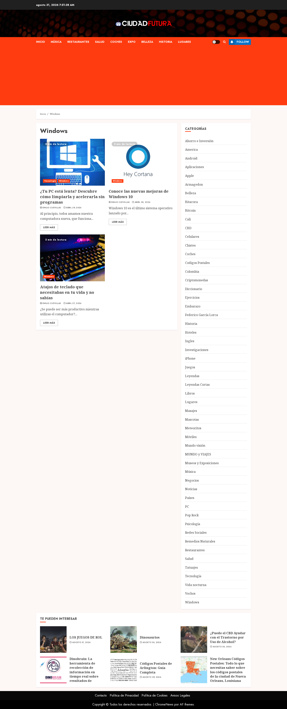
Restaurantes (78, 42)
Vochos (190, 593)
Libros (190, 393)
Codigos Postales (197, 263)
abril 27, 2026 (73, 303)
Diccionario (193, 289)
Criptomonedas (196, 280)
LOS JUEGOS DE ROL (86, 637)
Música (56, 42)
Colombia (192, 271)
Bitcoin (190, 210)
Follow (243, 42)
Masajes (191, 411)
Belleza (147, 42)
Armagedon (194, 184)
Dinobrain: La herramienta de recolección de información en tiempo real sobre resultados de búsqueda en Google (86, 672)
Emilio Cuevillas (52, 207)
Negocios (192, 480)
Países (189, 498)
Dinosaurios (150, 637)
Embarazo (192, 306)
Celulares (192, 236)
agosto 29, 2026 (152, 677)
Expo (131, 42)
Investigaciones (196, 350)
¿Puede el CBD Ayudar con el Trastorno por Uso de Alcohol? (228, 637)
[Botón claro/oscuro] (216, 42)
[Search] (224, 42)
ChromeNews (164, 704)
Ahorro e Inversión (199, 141)
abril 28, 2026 (142, 202)
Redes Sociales (196, 532)
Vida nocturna (195, 585)
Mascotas (192, 419)
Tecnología (50, 180)
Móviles (191, 437)
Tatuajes (191, 567)
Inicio (40, 42)
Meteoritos (193, 428)
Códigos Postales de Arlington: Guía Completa (156, 667)
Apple (189, 176)
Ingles (189, 341)
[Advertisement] (143, 76)
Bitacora (191, 202)
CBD (188, 228)
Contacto (101, 695)
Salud (99, 42)
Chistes (190, 245)
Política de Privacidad (124, 695)
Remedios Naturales (200, 541)
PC (187, 506)
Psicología (192, 524)
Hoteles (190, 332)
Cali (188, 219)
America (191, 149)
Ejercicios (192, 297)
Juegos (190, 367)
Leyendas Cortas (197, 384)
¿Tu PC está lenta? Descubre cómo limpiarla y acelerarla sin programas (72, 197)
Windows (64, 180)
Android (191, 158)
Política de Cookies (155, 695)
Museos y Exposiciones (202, 463)
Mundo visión (195, 445)
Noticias (191, 489)
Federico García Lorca (201, 315)
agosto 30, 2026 (152, 642)
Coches (116, 42)
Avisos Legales (180, 695)
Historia (165, 42)
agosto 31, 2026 (81, 642)
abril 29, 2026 (73, 207)
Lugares (184, 42)
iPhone (190, 358)
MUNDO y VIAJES (198, 454)
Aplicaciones (194, 167)
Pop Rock (192, 515)
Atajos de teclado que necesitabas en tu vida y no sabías (67, 292)
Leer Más (49, 227)
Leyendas (192, 376)
